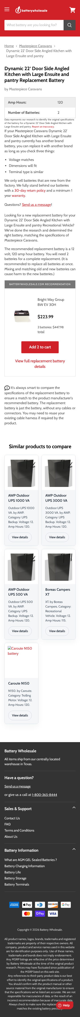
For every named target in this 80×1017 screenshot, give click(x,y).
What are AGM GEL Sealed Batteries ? (30, 860)
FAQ (7, 824)
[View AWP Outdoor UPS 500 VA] (21, 567)
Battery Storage (15, 878)
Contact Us (12, 818)
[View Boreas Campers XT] (58, 567)
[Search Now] (70, 25)
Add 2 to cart (40, 347)
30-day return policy (30, 190)
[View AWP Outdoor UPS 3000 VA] (58, 473)
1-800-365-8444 (44, 795)
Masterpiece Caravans (25, 89)
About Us (10, 837)
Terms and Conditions (19, 830)
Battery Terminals (16, 884)
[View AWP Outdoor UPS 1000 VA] (21, 473)
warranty (18, 195)
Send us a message (36, 205)
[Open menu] (6, 9)
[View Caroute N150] (21, 661)
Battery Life (12, 872)
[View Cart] (72, 10)
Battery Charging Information (24, 866)
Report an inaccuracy (43, 126)
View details (20, 537)
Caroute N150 (18, 683)
